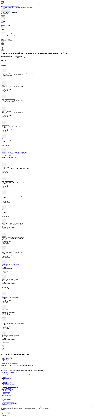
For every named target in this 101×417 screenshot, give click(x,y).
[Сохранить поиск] (2, 48)
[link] (3, 19)
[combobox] (7, 39)
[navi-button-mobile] (2, 27)
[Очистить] (2, 42)
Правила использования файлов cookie (24, 7)
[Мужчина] (4, 192)
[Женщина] (4, 70)
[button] (2, 22)
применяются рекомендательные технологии (27, 406)
